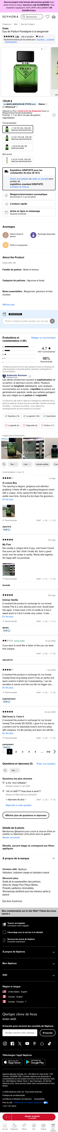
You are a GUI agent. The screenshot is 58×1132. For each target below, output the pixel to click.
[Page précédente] (3, 751)
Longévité (50, 39)
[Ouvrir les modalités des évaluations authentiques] (30, 376)
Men (16, 24)
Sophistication (11, 41)
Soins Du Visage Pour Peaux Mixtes (20, 884)
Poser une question (46, 763)
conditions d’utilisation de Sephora (17, 1098)
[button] (46, 104)
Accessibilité (39, 1098)
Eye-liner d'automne (12, 901)
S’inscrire (48, 1032)
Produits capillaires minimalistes (18, 887)
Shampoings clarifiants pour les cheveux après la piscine (26, 893)
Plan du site (7, 1102)
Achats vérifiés (42, 464)
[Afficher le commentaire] (33, 448)
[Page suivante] (54, 751)
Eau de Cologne (28, 24)
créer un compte (40, 178)
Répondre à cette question (19, 805)
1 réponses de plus (15, 799)
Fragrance (6, 24)
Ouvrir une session (19, 178)
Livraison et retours (19, 186)
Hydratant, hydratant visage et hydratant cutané (25, 872)
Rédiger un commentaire (43, 337)
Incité (16, 456)
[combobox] (32, 16)
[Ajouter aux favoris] (54, 115)
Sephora (22, 869)
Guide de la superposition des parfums (21, 881)
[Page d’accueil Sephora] (10, 16)
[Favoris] (47, 16)
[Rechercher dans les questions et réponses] (5, 770)
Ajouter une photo (11, 837)
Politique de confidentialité (13, 1095)
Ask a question (27, 36)
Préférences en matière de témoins (28, 1102)
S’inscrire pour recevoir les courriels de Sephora (27, 1026)
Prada (5, 28)
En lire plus (7, 499)
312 (48, 751)
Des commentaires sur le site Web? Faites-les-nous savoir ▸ (29, 912)
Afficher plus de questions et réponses (25, 815)
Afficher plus (8, 304)
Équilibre (41, 39)
